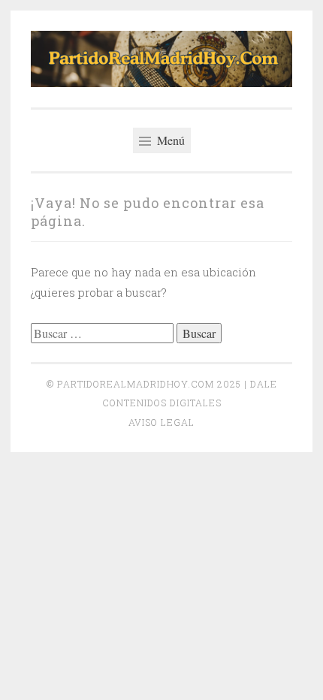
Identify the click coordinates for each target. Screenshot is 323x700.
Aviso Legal (161, 422)
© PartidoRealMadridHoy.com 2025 (144, 384)
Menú (169, 140)
